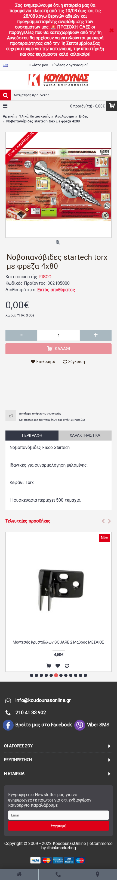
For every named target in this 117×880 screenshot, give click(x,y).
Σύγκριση (76, 361)
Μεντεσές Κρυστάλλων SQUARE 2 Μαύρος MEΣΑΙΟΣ (58, 642)
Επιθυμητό (45, 361)
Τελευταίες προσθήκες (28, 521)
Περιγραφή (32, 435)
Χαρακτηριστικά (85, 435)
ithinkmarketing (61, 847)
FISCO (45, 276)
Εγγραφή (58, 825)
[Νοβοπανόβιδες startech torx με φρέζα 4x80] (58, 185)
